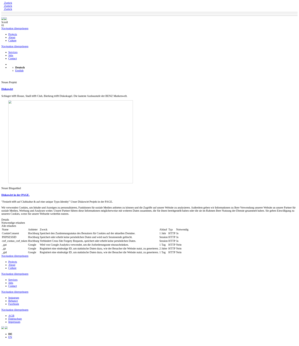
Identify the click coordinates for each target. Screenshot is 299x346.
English (19, 70)
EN (10, 337)
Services (12, 52)
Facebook (13, 303)
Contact (12, 58)
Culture (12, 40)
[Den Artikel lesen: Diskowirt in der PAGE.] (70, 182)
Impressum (14, 321)
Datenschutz (15, 318)
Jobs (10, 55)
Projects (12, 34)
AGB (11, 315)
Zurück (7, 2)
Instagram (13, 297)
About (11, 37)
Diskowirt (7, 89)
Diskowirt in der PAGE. (15, 194)
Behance (13, 300)
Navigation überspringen (14, 28)
